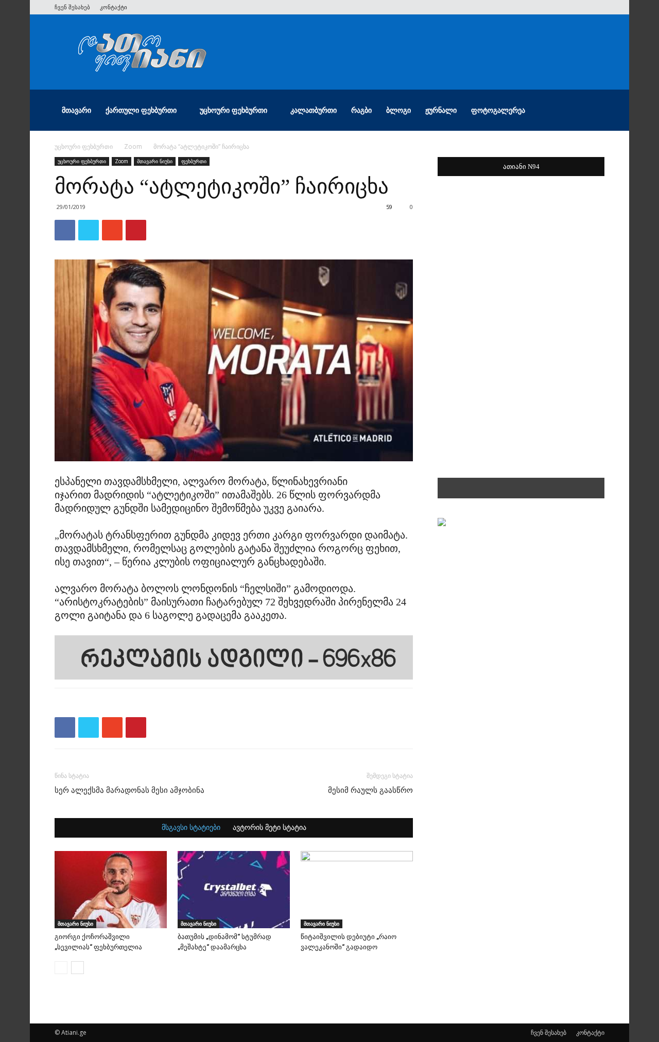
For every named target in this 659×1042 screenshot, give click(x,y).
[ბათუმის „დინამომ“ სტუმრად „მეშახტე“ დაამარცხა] (234, 889)
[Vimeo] (562, 7)
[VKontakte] (579, 7)
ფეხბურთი (193, 161)
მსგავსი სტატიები (191, 827)
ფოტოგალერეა (498, 110)
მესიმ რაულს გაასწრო (370, 790)
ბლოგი (398, 110)
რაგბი (361, 110)
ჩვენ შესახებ (72, 7)
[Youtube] (596, 7)
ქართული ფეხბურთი (141, 110)
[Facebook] (528, 7)
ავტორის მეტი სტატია (269, 827)
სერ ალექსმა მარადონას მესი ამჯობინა (129, 790)
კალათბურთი (313, 110)
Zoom (133, 146)
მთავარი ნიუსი (154, 161)
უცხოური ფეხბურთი (233, 110)
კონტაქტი (113, 7)
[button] (592, 111)
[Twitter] (545, 7)
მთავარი (76, 110)
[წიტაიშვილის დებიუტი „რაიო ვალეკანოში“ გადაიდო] (357, 889)
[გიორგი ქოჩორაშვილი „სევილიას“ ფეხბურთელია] (111, 889)
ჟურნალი (441, 110)
